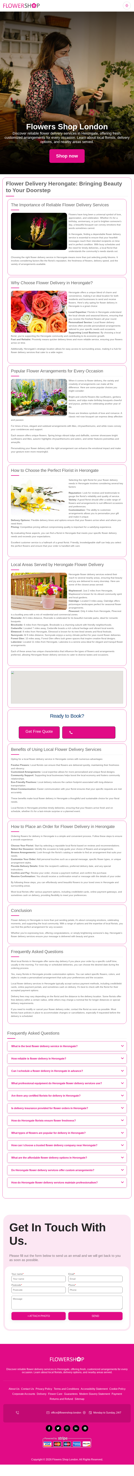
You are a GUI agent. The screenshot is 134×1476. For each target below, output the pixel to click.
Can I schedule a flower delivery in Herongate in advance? (47, 1071)
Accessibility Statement (94, 1388)
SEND (95, 1316)
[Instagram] (67, 1428)
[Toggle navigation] (127, 5)
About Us (14, 1388)
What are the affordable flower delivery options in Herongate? (49, 1157)
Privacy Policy (44, 1388)
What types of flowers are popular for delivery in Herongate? (48, 1133)
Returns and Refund (61, 1399)
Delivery (41, 1394)
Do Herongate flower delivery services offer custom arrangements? (52, 1170)
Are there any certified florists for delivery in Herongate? (46, 1095)
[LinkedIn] (76, 1428)
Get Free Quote (39, 731)
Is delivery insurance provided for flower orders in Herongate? (49, 1108)
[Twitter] (58, 1428)
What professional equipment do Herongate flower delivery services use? (56, 1083)
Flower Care (55, 1394)
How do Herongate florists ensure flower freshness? (43, 1120)
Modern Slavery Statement (94, 1394)
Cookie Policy (117, 1388)
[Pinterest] (85, 1428)
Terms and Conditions (66, 1388)
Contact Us (27, 1388)
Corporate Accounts (23, 1394)
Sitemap (79, 1399)
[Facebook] (49, 1428)
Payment (117, 1394)
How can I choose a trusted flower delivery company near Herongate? (54, 1145)
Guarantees (71, 1394)
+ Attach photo (38, 1316)
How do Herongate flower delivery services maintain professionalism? (54, 1182)
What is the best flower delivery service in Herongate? (44, 1046)
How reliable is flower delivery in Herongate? (38, 1058)
